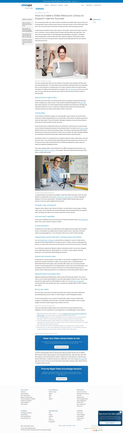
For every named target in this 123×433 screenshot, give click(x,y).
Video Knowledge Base (81, 400)
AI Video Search (80, 402)
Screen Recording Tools (26, 418)
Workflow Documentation (26, 400)
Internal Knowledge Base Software (28, 398)
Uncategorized (39, 8)
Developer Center (80, 397)
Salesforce (51, 416)
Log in (82, 5)
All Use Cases (79, 406)
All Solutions (23, 391)
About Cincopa (80, 412)
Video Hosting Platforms (26, 416)
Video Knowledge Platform (82, 398)
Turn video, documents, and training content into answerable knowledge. (36, 429)
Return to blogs (29, 8)
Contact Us (79, 419)
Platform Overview (53, 391)
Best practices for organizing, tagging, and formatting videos (27, 30)
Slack (50, 412)
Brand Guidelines (80, 416)
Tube (50, 397)
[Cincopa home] (26, 5)
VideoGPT (51, 398)
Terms (73, 425)
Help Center (79, 395)
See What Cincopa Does (61, 347)
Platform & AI (54, 5)
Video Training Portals (25, 395)
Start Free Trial (97, 5)
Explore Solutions (61, 378)
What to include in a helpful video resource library (27, 24)
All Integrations (52, 421)
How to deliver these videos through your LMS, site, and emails (27, 35)
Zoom (50, 418)
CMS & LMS (51, 419)
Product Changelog (81, 414)
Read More (74, 1)
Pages (50, 395)
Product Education (24, 393)
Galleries (50, 393)
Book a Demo (89, 5)
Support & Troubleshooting (26, 397)
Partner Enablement (25, 402)
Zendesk (50, 414)
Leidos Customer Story (81, 391)
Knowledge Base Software (26, 412)
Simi (96, 19)
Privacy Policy (69, 425)
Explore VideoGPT (110, 422)
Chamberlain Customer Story (83, 393)
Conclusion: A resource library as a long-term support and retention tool (27, 41)
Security (63, 425)
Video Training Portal (81, 404)
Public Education (24, 404)
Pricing (66, 5)
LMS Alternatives (24, 414)
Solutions (47, 5)
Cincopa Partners (80, 418)
